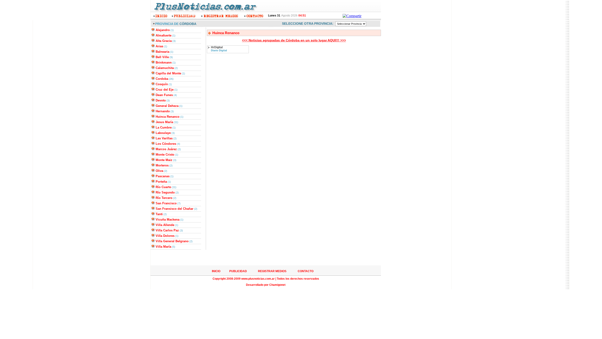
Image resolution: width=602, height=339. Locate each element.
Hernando (163, 111)
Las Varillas (164, 138)
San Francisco (166, 203)
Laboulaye (163, 133)
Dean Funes (164, 95)
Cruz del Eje (165, 89)
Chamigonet (277, 285)
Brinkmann (164, 62)
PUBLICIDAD (238, 271)
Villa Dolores (165, 236)
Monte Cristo (165, 154)
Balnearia (162, 51)
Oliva (159, 171)
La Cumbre (164, 127)
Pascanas (163, 176)
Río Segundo (165, 192)
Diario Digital (219, 50)
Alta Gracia (164, 41)
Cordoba (162, 79)
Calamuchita (165, 68)
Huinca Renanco (167, 116)
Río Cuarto (163, 187)
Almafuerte (163, 35)
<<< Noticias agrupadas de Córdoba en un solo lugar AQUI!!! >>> (294, 40)
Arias (159, 46)
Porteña (161, 181)
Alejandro (163, 30)
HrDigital (217, 47)
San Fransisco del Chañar (174, 208)
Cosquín (162, 84)
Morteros (162, 165)
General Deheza (167, 106)
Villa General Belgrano (172, 241)
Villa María (163, 246)
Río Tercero (164, 198)
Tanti (159, 214)
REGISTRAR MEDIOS (272, 271)
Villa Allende (165, 225)
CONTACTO (305, 271)
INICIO (216, 271)
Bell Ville (162, 57)
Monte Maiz (164, 160)
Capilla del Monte (168, 73)
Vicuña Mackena (167, 219)
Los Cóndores (166, 143)
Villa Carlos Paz (167, 230)
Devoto (161, 100)
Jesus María (164, 122)
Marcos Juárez (166, 149)
